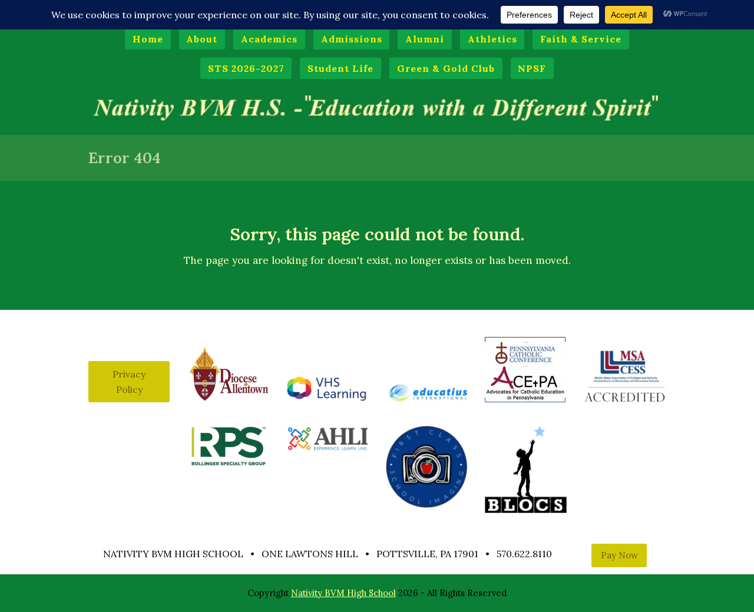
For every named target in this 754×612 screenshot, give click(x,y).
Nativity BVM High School (343, 592)
